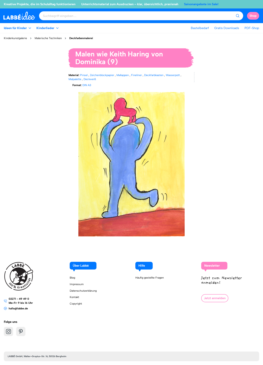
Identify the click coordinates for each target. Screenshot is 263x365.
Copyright (76, 303)
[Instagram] (8, 331)
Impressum (77, 284)
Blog (72, 277)
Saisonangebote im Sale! (201, 4)
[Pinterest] (20, 331)
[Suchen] (237, 15)
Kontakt (74, 297)
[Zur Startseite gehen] (19, 15)
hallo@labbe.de (18, 308)
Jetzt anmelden (215, 298)
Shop (253, 16)
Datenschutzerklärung (83, 290)
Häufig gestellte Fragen (149, 277)
